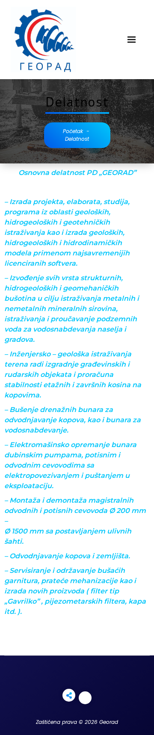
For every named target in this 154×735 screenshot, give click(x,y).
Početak (73, 131)
